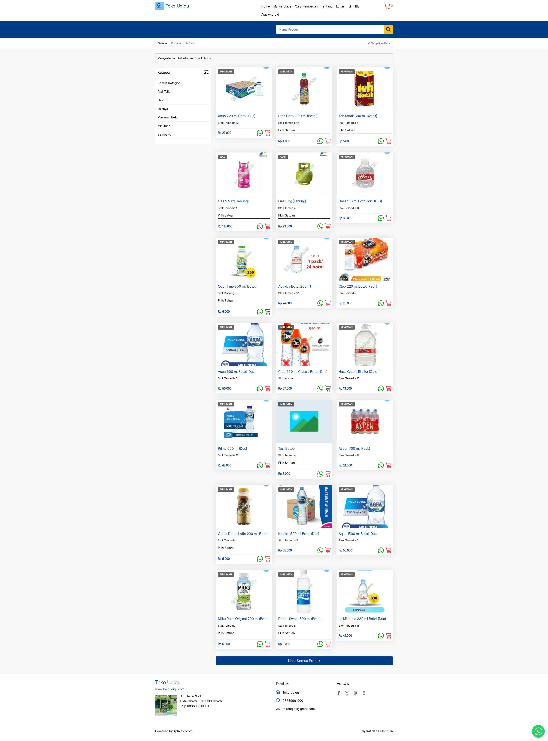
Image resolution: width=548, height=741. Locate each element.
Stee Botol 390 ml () (297, 116)
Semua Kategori (169, 83)
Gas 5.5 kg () (233, 201)
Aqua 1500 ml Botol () (358, 534)
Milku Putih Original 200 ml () (243, 619)
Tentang (327, 6)
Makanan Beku (168, 117)
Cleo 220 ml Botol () (358, 286)
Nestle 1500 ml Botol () (298, 534)
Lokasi (340, 6)
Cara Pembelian (306, 6)
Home (265, 6)
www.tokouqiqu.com (169, 689)
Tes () (286, 449)
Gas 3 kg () (292, 201)
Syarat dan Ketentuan (377, 731)
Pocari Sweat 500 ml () (299, 619)
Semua (162, 43)
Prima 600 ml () (232, 449)
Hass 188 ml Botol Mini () (360, 201)
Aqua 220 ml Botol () (236, 116)
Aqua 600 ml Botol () (236, 372)
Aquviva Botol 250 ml (294, 286)
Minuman (164, 126)
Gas (160, 100)
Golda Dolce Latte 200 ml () (243, 534)
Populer (176, 43)
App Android (270, 14)
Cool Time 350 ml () (237, 286)
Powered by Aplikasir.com (173, 731)
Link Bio (354, 6)
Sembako (164, 134)
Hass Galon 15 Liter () (359, 372)
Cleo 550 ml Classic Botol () (302, 372)
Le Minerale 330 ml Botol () (362, 619)
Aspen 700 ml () (354, 449)
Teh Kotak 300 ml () (358, 116)
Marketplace (282, 6)
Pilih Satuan (286, 130)
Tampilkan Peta (380, 43)
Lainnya (163, 109)
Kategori (164, 72)
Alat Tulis (164, 91)
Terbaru (190, 43)
